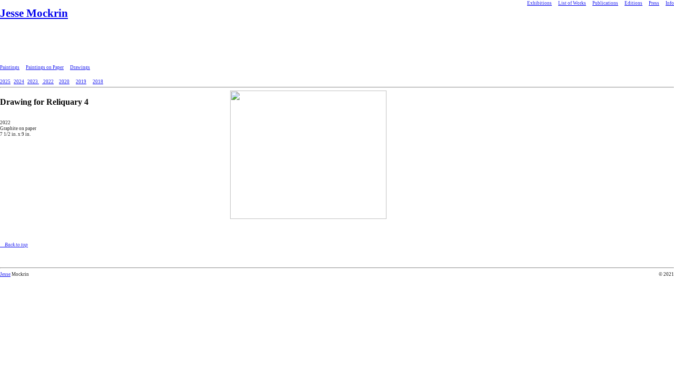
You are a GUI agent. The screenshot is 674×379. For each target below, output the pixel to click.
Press (654, 3)
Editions (633, 3)
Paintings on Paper (45, 67)
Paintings (9, 67)
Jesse (5, 274)
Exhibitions (539, 3)
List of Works (572, 3)
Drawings (80, 67)
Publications (605, 3)
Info (670, 3)
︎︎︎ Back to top (14, 244)
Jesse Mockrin (34, 13)
